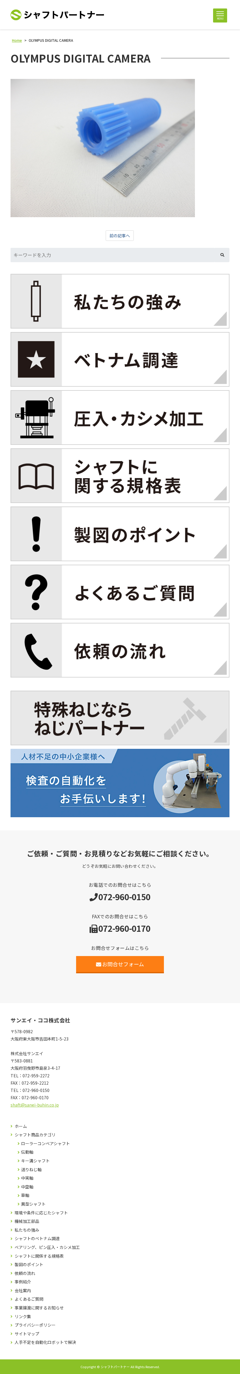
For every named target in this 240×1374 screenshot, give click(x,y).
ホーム (21, 1126)
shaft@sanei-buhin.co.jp (35, 1105)
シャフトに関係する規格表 (39, 1256)
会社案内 (23, 1290)
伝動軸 (27, 1152)
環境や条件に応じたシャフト (41, 1213)
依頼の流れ (25, 1273)
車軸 (25, 1195)
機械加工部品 (27, 1221)
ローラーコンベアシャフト (45, 1143)
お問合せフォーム (123, 964)
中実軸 (27, 1178)
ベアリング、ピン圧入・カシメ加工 (47, 1247)
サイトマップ (27, 1334)
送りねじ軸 (31, 1169)
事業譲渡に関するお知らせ (39, 1308)
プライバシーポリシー (35, 1325)
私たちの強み (27, 1230)
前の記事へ (119, 235)
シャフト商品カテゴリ (35, 1135)
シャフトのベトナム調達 (37, 1238)
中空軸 (27, 1187)
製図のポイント (29, 1264)
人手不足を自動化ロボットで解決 (45, 1342)
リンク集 (23, 1316)
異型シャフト (33, 1204)
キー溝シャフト (35, 1161)
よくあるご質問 (29, 1299)
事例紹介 (23, 1282)
